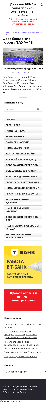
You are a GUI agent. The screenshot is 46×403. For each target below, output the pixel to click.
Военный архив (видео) (21, 159)
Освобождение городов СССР (22, 218)
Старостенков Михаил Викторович (22, 352)
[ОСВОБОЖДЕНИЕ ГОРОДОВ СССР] (23, 63)
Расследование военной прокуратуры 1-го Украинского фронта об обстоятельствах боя (20, 334)
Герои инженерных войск (22, 194)
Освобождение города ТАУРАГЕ (23, 68)
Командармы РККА (18, 148)
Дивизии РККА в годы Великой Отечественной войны (23, 10)
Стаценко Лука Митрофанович (20, 356)
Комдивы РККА (15, 131)
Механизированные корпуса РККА (18, 236)
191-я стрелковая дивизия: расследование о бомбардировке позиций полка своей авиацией (22, 345)
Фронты (11, 119)
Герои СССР (13, 125)
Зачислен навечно (18, 142)
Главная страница (11, 32)
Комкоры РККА (15, 136)
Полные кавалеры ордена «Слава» (22, 227)
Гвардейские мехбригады (22, 182)
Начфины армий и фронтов (17, 210)
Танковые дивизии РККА (21, 176)
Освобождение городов (22, 165)
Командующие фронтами (22, 188)
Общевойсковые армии (21, 171)
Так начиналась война (20, 154)
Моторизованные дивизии (17, 201)
